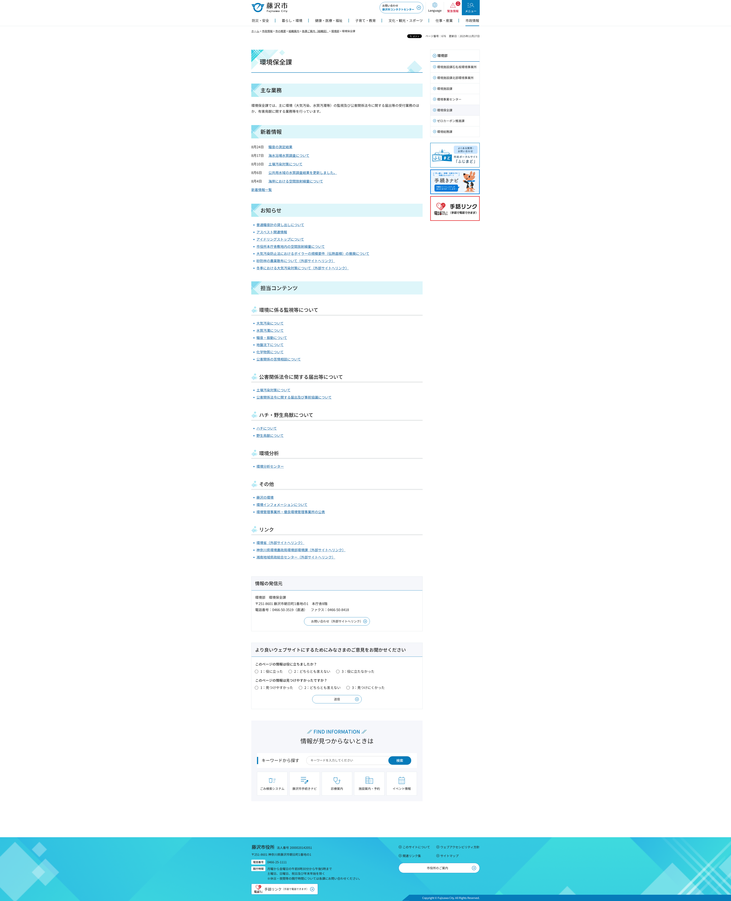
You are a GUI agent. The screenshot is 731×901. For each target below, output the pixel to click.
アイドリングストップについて (280, 239)
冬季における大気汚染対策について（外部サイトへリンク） (302, 267)
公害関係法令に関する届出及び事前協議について (294, 397)
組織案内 (294, 31)
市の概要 (280, 31)
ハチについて (266, 428)
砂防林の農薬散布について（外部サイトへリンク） (295, 260)
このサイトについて (416, 847)
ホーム (255, 31)
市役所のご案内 (437, 868)
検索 (399, 760)
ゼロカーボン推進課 (450, 120)
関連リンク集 (412, 855)
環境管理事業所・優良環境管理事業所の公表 (290, 511)
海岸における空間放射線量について (295, 181)
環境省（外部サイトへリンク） (280, 542)
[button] (435, 7)
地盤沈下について (270, 344)
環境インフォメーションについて (281, 504)
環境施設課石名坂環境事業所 (457, 67)
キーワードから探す (280, 760)
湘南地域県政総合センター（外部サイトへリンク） (295, 557)
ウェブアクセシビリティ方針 (460, 847)
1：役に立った (271, 671)
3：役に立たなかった (358, 671)
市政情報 (267, 31)
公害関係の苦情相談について (278, 359)
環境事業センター (449, 99)
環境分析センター (270, 466)
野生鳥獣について (270, 435)
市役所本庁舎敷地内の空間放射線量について (290, 246)
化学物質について (270, 351)
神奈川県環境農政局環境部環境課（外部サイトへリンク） (301, 549)
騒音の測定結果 (280, 146)
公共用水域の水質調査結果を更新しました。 (302, 172)
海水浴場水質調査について (288, 155)
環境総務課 (444, 131)
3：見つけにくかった (368, 687)
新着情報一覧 (261, 189)
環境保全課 (444, 110)
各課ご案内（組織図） (315, 31)
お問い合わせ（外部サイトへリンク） (337, 621)
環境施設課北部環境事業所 (455, 77)
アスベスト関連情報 (271, 231)
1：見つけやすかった (276, 687)
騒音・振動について (271, 337)
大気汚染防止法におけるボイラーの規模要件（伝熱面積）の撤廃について (312, 253)
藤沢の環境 (265, 497)
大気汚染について (270, 323)
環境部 (335, 31)
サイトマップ (449, 855)
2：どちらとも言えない (312, 671)
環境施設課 (444, 88)
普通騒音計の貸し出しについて (280, 224)
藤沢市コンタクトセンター (398, 7)
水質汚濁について (270, 330)
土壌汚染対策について (285, 163)
